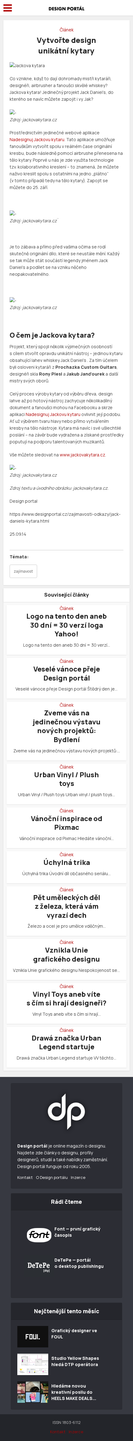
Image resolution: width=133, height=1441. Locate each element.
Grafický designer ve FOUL (74, 1334)
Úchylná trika (66, 862)
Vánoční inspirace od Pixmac (66, 823)
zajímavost (23, 571)
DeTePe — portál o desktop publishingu (79, 1263)
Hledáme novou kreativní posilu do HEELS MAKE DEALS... (73, 1392)
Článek (67, 30)
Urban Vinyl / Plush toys (66, 779)
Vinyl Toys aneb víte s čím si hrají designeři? (66, 999)
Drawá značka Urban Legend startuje (66, 1042)
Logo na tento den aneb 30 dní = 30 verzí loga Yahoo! (66, 625)
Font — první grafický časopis (77, 1232)
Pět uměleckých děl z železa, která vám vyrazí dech (66, 906)
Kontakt (25, 1177)
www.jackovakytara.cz (82, 455)
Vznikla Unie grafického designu (66, 954)
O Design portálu (52, 1177)
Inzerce (78, 1177)
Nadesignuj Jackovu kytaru (37, 139)
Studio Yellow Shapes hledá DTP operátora (75, 1361)
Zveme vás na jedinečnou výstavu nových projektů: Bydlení (67, 726)
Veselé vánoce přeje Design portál (66, 673)
